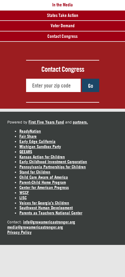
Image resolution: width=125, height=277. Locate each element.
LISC (23, 197)
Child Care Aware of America (43, 177)
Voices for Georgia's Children (44, 203)
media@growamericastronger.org (35, 227)
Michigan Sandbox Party (40, 146)
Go (90, 85)
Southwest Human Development (46, 207)
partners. (80, 122)
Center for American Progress (44, 187)
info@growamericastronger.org (49, 222)
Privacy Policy (19, 232)
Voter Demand (63, 25)
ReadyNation (30, 131)
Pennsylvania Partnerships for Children (52, 167)
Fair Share (28, 136)
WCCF (24, 192)
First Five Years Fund (46, 122)
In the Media (62, 5)
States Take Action (62, 15)
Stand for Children (34, 172)
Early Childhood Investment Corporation (53, 161)
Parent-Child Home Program (42, 182)
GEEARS (25, 151)
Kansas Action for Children (42, 157)
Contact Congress (62, 36)
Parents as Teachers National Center (50, 213)
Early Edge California (37, 141)
